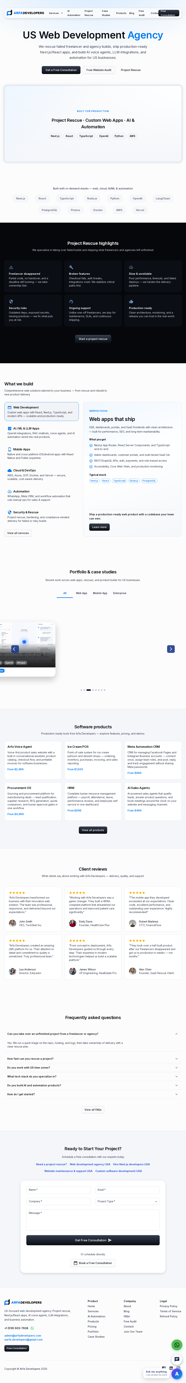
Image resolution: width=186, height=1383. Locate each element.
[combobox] (127, 1201)
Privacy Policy (168, 1306)
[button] (41, 411)
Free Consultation (168, 13)
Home (91, 1306)
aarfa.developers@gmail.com (23, 1339)
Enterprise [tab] (119, 593)
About (127, 1306)
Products (121, 13)
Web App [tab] (81, 593)
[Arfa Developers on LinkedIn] (171, 1368)
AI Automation (73, 13)
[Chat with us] (176, 1359)
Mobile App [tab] (100, 593)
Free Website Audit (98, 70)
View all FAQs (93, 1109)
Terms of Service (170, 1311)
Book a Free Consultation (95, 1263)
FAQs (127, 1316)
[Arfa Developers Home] (25, 13)
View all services (18, 533)
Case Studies (106, 13)
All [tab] (64, 593)
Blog (131, 13)
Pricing (92, 1326)
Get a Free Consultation (61, 70)
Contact (155, 13)
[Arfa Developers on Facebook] (164, 1368)
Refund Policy (168, 1316)
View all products (93, 830)
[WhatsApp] (176, 1344)
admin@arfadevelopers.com (22, 1335)
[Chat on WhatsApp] (32, 1328)
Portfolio (93, 1331)
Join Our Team (133, 1331)
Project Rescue (89, 13)
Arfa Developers (30, 1368)
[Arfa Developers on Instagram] (178, 1368)
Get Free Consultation (90, 1240)
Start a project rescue (93, 339)
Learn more (99, 527)
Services (54, 13)
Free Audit (142, 13)
